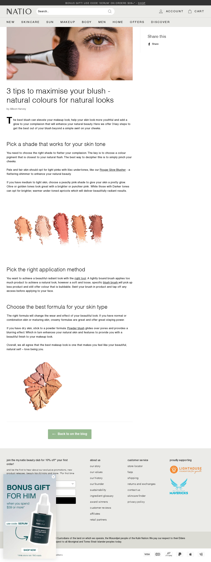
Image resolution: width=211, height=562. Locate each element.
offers (137, 22)
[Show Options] (72, 484)
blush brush (111, 282)
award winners (99, 501)
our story (95, 465)
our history (96, 477)
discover (160, 22)
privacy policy (136, 501)
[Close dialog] (53, 476)
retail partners (98, 519)
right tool (80, 278)
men (102, 22)
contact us (134, 489)
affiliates (95, 513)
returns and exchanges (141, 483)
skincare (30, 22)
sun (50, 22)
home (118, 22)
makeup (67, 22)
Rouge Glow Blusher (113, 169)
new (11, 22)
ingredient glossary (101, 495)
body (87, 22)
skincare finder (137, 495)
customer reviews (100, 507)
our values (96, 471)
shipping (133, 477)
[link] (29, 516)
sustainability (98, 489)
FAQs (130, 471)
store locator (135, 465)
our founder (97, 483)
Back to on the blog (72, 434)
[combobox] (75, 11)
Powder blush (75, 328)
